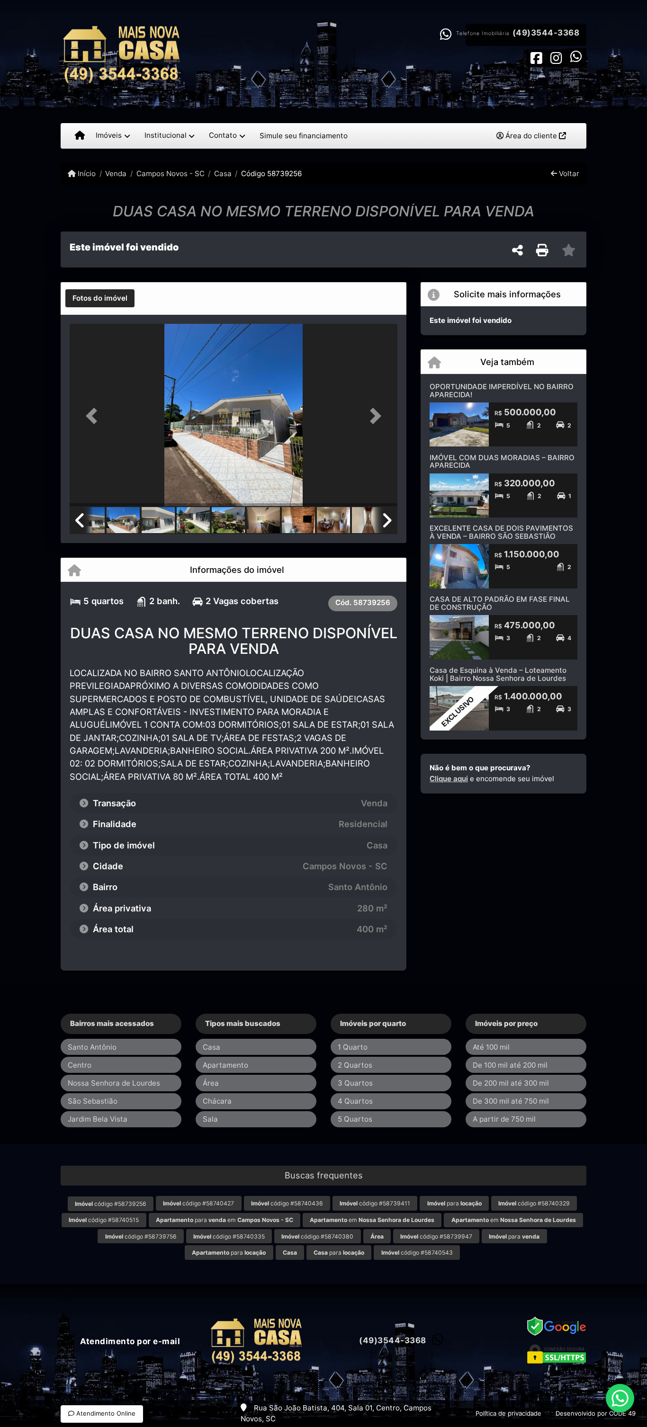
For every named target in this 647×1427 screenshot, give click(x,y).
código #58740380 (317, 1236)
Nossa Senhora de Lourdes (114, 1083)
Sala (210, 1119)
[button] (94, 416)
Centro (79, 1065)
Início (86, 173)
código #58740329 (534, 1203)
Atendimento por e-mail (129, 1341)
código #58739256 (110, 1203)
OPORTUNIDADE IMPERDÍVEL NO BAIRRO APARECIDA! (502, 390)
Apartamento (225, 1065)
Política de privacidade (508, 1413)
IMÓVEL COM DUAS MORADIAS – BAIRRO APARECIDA (502, 461)
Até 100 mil (491, 1047)
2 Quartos (355, 1065)
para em (224, 1219)
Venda (115, 173)
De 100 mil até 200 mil (510, 1065)
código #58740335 (229, 1236)
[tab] (100, 298)
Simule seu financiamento (304, 135)
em (372, 1219)
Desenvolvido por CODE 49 (596, 1413)
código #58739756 (141, 1236)
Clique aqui (449, 778)
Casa (223, 173)
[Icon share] (536, 57)
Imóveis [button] (109, 135)
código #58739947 (436, 1236)
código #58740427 (198, 1203)
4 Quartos (355, 1101)
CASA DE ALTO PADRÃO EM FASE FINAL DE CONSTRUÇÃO (500, 603)
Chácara (217, 1101)
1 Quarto (353, 1047)
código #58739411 (375, 1203)
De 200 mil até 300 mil (511, 1083)
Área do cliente (531, 135)
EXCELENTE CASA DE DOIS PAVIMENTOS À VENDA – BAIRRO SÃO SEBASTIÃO (501, 532)
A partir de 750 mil (504, 1119)
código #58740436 (287, 1203)
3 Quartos (355, 1083)
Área (211, 1083)
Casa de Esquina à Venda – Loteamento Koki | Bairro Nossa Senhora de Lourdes (498, 674)
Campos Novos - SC (170, 173)
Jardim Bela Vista (97, 1119)
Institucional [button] (165, 135)
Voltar (568, 173)
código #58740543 (417, 1252)
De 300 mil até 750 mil (511, 1101)
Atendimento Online (104, 1413)
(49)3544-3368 (546, 32)
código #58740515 (104, 1219)
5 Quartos (355, 1119)
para (454, 1203)
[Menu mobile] (80, 135)
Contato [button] (223, 135)
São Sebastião (92, 1101)
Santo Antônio (92, 1047)
